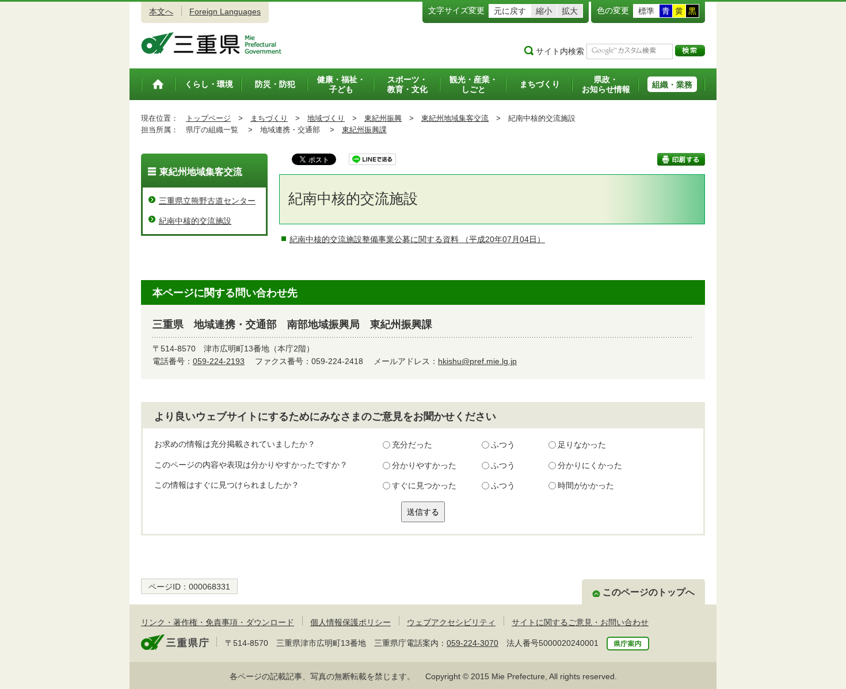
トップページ (208, 118)
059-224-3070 (472, 643)
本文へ (161, 11)
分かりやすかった (424, 465)
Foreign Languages (225, 11)
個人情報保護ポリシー (350, 622)
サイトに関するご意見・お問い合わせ (580, 622)
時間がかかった (586, 485)
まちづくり (269, 118)
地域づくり (326, 118)
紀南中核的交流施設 (195, 220)
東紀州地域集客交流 (455, 118)
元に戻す (510, 11)
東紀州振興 (383, 118)
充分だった (412, 444)
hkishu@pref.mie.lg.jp (477, 361)
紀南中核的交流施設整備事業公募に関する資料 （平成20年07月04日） (417, 239)
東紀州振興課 (364, 129)
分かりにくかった (590, 465)
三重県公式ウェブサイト (211, 43)
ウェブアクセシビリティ (451, 622)
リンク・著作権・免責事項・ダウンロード (217, 622)
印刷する (681, 159)
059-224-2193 (219, 361)
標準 (646, 11)
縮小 (544, 11)
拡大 (570, 11)
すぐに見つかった (424, 485)
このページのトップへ (649, 592)
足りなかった (582, 444)
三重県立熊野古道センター (207, 200)
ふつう (503, 444)
